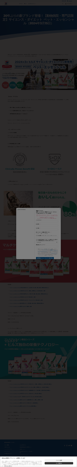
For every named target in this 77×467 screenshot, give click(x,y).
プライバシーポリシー (8, 465)
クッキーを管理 (59, 460)
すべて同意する (59, 463)
